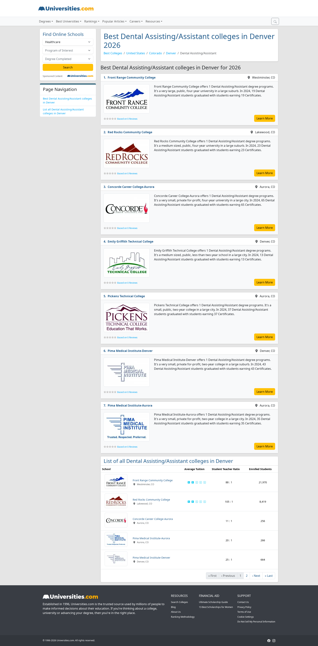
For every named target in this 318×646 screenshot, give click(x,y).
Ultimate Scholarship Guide (213, 602)
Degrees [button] (45, 21)
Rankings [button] (90, 21)
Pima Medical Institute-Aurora (130, 405)
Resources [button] (153, 21)
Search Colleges (179, 602)
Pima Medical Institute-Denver (130, 351)
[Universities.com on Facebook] (268, 640)
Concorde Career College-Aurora (131, 187)
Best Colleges (113, 53)
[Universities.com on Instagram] (273, 640)
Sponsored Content (52, 76)
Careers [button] (135, 21)
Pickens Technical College (126, 296)
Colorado (155, 53)
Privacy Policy (244, 607)
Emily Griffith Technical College (130, 241)
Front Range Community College (132, 77)
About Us (176, 611)
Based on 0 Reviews (127, 118)
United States (135, 53)
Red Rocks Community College (130, 132)
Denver (171, 53)
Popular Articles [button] (113, 21)
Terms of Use (244, 611)
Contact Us (243, 602)
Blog (173, 607)
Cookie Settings (245, 616)
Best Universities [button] (67, 21)
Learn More (265, 118)
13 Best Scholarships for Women (216, 607)
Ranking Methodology (183, 616)
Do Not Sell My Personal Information (256, 621)
